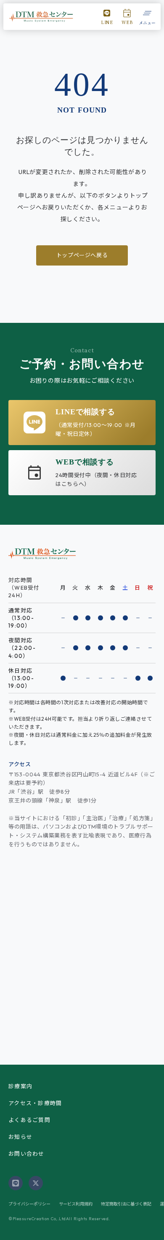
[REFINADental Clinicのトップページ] (41, 17)
